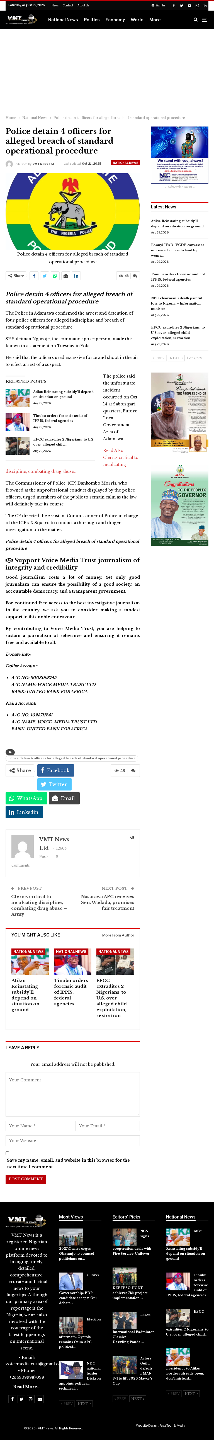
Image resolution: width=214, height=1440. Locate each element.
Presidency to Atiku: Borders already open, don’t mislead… (185, 1373)
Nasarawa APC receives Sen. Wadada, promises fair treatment (107, 902)
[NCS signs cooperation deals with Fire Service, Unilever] (125, 1237)
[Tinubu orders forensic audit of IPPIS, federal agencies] (18, 422)
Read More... (26, 1386)
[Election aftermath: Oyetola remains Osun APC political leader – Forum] (71, 1326)
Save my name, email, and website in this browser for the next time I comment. (68, 1163)
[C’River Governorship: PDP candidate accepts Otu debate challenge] (71, 1281)
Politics (92, 19)
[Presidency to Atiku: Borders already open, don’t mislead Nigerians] (178, 1357)
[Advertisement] (107, 71)
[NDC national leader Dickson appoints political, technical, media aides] (71, 1370)
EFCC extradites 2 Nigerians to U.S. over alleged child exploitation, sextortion (178, 332)
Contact (68, 5)
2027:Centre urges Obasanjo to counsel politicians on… (76, 1254)
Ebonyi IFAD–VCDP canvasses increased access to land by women (177, 250)
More (154, 19)
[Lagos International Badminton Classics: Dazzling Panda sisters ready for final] (125, 1321)
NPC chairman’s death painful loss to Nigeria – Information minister (176, 303)
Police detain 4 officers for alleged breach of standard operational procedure (71, 758)
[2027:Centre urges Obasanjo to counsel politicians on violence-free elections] (71, 1237)
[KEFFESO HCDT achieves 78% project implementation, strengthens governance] (125, 1276)
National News (63, 19)
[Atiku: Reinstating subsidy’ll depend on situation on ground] (18, 398)
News (55, 5)
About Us (83, 5)
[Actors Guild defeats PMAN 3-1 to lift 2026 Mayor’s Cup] (125, 1365)
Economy (115, 19)
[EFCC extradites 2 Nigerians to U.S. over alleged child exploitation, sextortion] (18, 446)
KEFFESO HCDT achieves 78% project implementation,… (130, 1293)
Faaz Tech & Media (172, 1425)
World (137, 19)
